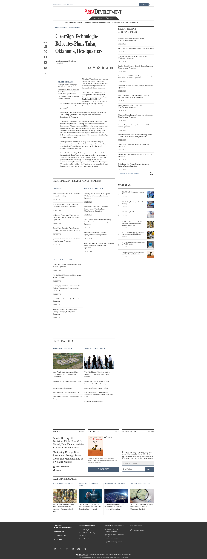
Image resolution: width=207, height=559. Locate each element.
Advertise (70, 5)
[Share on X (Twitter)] (46, 52)
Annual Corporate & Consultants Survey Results (114, 535)
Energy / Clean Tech (93, 189)
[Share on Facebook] (46, 57)
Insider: (137, 453)
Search (110, 18)
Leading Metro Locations (112, 539)
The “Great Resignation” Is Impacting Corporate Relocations (68, 97)
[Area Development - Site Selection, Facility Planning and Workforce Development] (104, 11)
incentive (87, 112)
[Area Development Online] (82, 555)
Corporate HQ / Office (63, 259)
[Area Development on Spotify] (78, 549)
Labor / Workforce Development (88, 533)
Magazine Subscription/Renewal (63, 526)
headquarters (99, 92)
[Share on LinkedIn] (46, 46)
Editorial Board (132, 22)
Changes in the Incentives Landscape (68, 89)
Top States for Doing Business (114, 541)
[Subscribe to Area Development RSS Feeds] (61, 549)
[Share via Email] (46, 73)
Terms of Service (120, 557)
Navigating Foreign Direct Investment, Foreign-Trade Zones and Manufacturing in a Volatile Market (68, 457)
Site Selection (83, 536)
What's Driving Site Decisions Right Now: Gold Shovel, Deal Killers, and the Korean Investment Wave (68, 442)
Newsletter (59, 531)
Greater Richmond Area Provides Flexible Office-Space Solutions (67, 93)
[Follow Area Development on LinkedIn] (55, 549)
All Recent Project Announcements (130, 173)
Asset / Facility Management (87, 530)
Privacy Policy (109, 557)
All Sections (152, 22)
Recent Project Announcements (67, 27)
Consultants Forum (60, 5)
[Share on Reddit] (46, 63)
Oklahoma (101, 88)
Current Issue (60, 536)
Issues (117, 431)
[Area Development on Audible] (84, 549)
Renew (151, 5)
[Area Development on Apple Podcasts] (73, 549)
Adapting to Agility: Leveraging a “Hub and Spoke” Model (67, 85)
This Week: (138, 457)
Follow (97, 18)
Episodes (81, 431)
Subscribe (144, 4)
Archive (151, 431)
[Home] (67, 549)
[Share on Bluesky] (46, 68)
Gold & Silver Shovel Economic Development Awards (114, 530)
